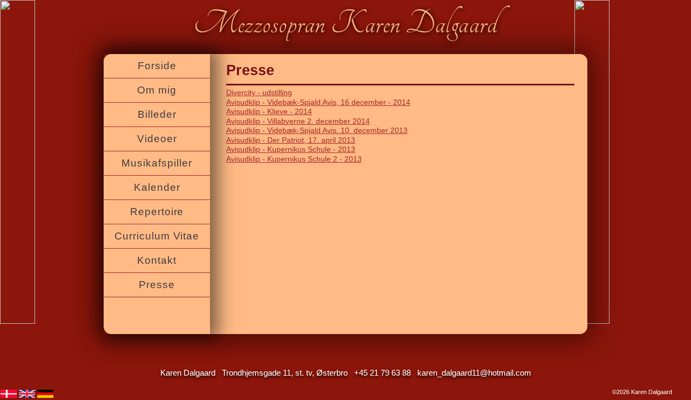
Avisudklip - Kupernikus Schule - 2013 (290, 149)
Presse (157, 284)
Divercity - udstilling (259, 93)
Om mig (157, 90)
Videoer (157, 138)
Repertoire (157, 211)
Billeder (157, 114)
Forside (157, 65)
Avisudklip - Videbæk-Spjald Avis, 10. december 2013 (317, 130)
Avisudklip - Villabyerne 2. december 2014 (298, 121)
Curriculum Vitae (157, 236)
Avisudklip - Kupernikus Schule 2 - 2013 (294, 159)
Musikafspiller (156, 163)
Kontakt (157, 260)
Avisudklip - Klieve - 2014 (269, 112)
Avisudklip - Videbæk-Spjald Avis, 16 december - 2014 (318, 102)
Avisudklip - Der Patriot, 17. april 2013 (290, 140)
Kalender (157, 187)
